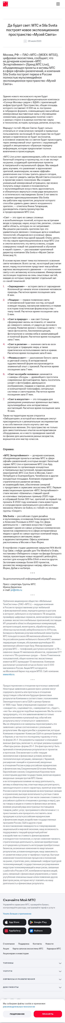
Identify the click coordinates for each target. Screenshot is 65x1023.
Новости (50, 943)
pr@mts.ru (16, 590)
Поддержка (23, 943)
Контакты (37, 943)
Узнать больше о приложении (17, 913)
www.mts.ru (8, 674)
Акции (6, 948)
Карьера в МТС (54, 948)
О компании (9, 943)
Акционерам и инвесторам (16, 953)
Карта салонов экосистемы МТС (28, 948)
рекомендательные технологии (19, 1006)
